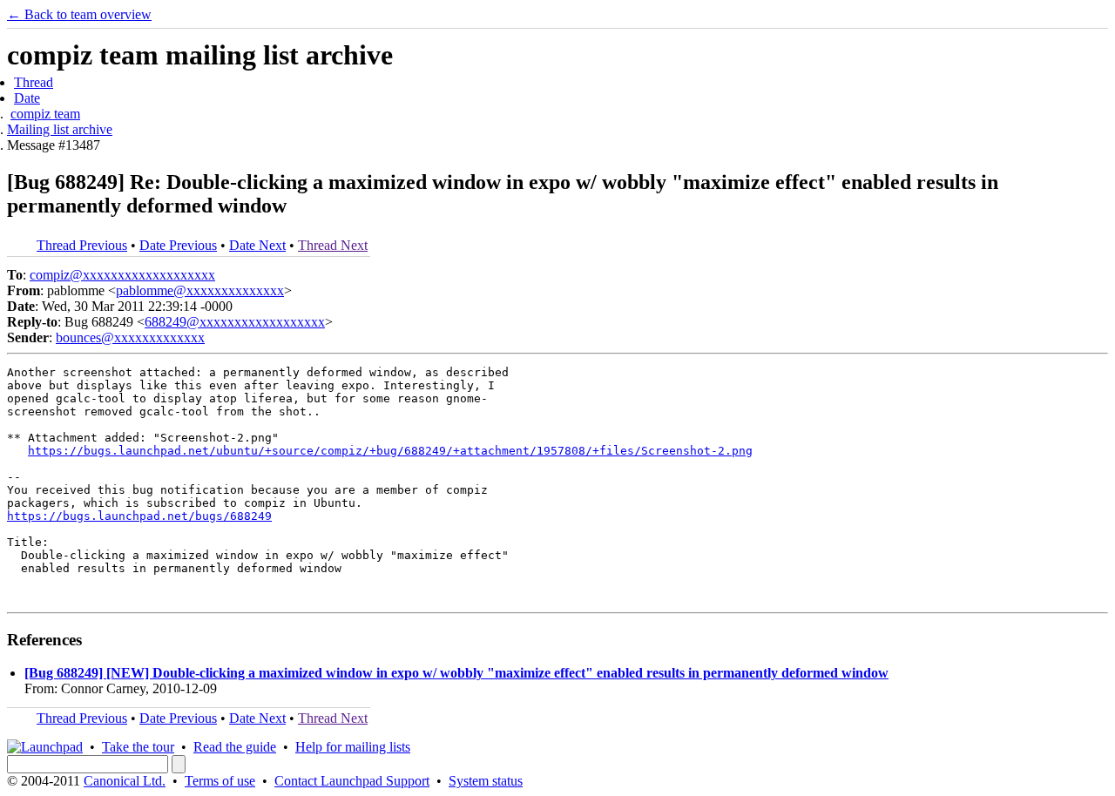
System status (486, 780)
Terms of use (220, 780)
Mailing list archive (59, 129)
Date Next (257, 245)
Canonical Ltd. (125, 780)
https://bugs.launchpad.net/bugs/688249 (139, 516)
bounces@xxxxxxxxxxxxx (130, 337)
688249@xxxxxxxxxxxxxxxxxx (235, 321)
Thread (33, 82)
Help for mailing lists (352, 746)
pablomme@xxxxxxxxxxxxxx (200, 290)
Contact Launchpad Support (351, 780)
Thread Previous (82, 245)
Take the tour (138, 746)
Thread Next (333, 245)
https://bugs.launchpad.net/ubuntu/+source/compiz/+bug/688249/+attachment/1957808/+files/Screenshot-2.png (390, 450)
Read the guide (234, 746)
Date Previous (178, 245)
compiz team (45, 113)
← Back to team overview (79, 14)
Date (27, 98)
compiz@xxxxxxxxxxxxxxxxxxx (122, 274)
